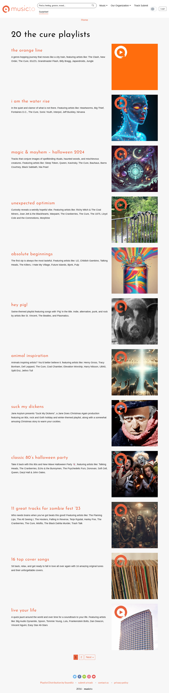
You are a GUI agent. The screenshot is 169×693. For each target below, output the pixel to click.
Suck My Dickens (27, 407)
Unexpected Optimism (33, 203)
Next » (90, 657)
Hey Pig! (19, 305)
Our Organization (120, 5)
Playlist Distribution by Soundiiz (57, 682)
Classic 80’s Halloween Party (39, 457)
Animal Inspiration (29, 356)
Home (84, 19)
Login (163, 9)
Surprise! (43, 11)
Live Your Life (24, 610)
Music (102, 5)
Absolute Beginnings (32, 254)
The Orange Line (27, 50)
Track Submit (141, 5)
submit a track (85, 682)
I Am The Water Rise (30, 101)
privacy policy (121, 682)
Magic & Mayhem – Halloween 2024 (47, 152)
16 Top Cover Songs (30, 559)
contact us (103, 682)
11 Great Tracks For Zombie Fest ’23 (46, 508)
